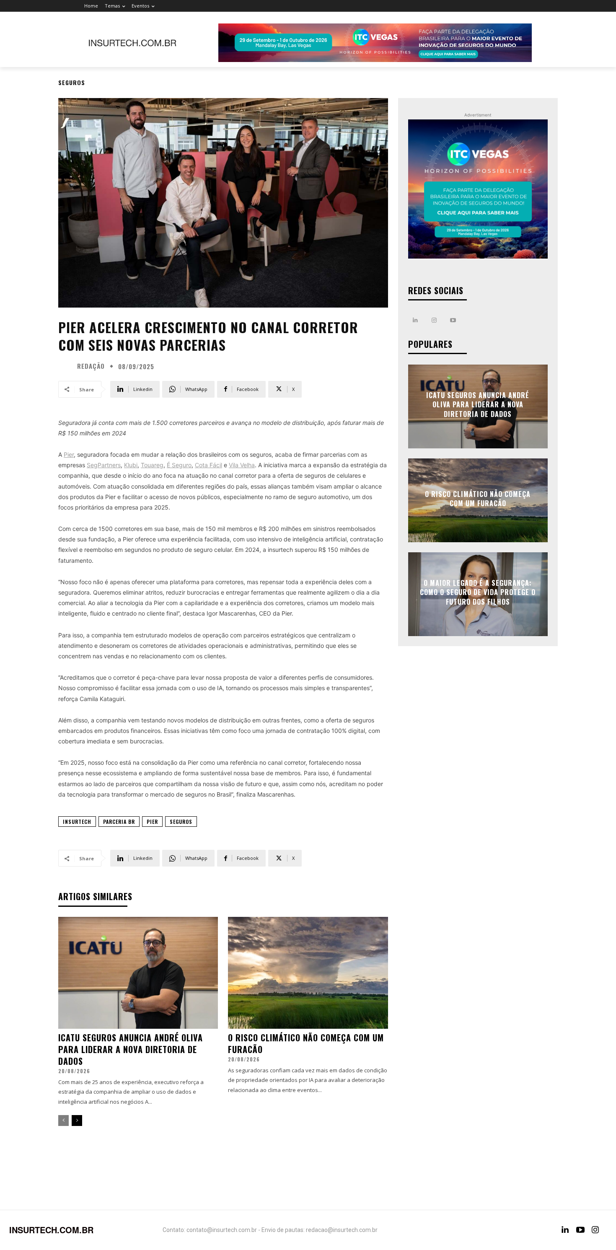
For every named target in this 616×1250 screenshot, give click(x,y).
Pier (152, 821)
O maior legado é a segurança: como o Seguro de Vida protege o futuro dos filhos (478, 592)
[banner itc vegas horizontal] (375, 42)
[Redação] (66, 366)
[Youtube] (453, 320)
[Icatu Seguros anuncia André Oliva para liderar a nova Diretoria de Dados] (138, 973)
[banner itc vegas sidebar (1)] (478, 189)
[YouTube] (580, 1230)
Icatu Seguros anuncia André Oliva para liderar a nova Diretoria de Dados (130, 1049)
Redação (91, 366)
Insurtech (77, 821)
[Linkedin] (415, 320)
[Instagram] (434, 320)
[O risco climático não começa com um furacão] (308, 973)
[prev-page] (63, 1120)
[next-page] (77, 1120)
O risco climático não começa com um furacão (306, 1043)
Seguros (71, 82)
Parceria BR (119, 821)
